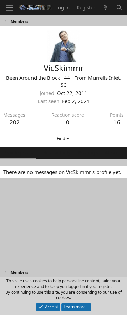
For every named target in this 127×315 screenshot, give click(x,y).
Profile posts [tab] (18, 152)
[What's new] (105, 7)
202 (14, 122)
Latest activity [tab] (55, 152)
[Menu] (9, 8)
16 (116, 122)
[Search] (119, 7)
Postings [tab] (88, 152)
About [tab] (112, 152)
